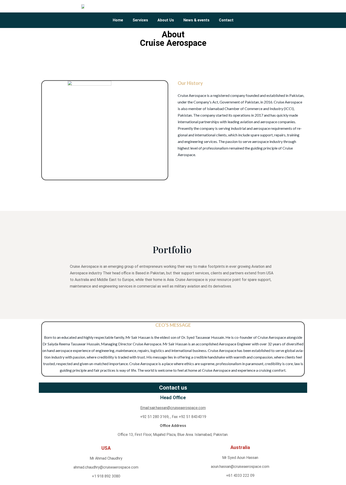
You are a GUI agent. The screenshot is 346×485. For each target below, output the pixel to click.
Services (140, 20)
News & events (196, 20)
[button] (259, 6)
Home (118, 20)
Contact (226, 20)
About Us (165, 20)
